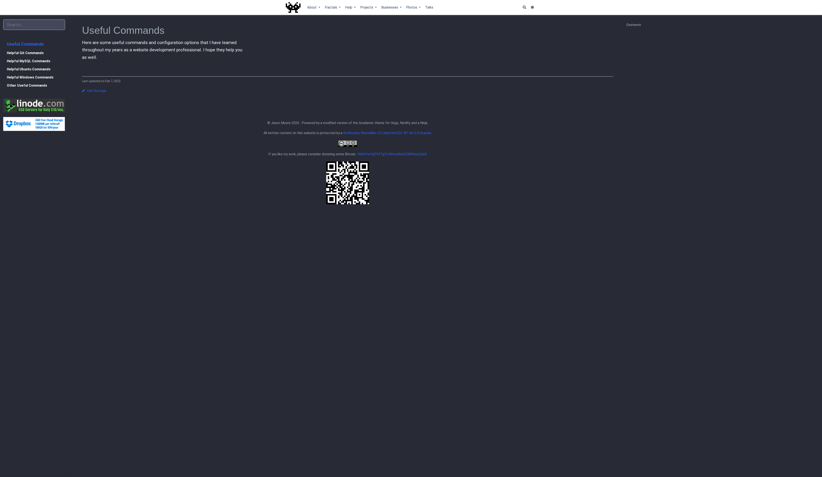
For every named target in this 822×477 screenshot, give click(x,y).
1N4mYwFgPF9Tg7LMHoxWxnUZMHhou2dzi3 (392, 154)
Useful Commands (25, 44)
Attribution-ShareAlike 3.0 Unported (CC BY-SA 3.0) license (387, 133)
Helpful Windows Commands (30, 77)
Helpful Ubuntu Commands (29, 69)
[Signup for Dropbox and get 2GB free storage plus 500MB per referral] (34, 124)
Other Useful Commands (27, 85)
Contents (633, 25)
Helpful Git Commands (25, 53)
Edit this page (96, 90)
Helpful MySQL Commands (28, 61)
